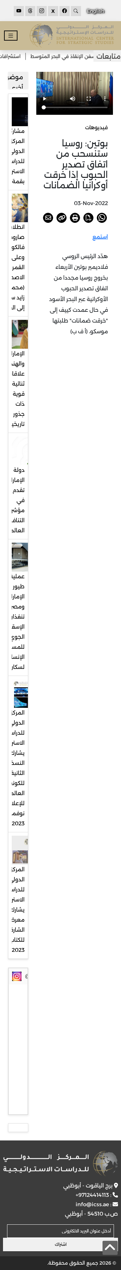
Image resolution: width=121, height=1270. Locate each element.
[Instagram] (42, 11)
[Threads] (30, 11)
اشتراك (61, 1244)
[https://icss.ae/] (60, 1163)
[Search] (76, 11)
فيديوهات (96, 127)
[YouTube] (19, 11)
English (95, 11)
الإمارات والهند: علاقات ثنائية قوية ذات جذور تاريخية (15, 388)
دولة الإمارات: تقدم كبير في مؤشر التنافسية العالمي (13, 500)
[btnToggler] (10, 36)
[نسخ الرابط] (61, 218)
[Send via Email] (48, 218)
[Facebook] (64, 11)
